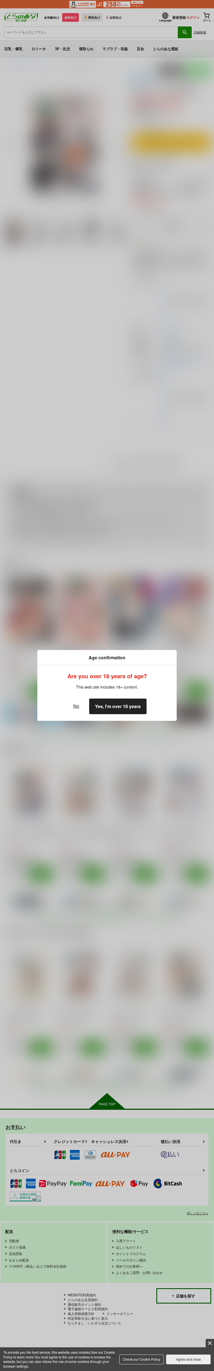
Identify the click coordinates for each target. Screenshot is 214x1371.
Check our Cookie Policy (141, 1359)
